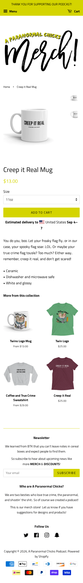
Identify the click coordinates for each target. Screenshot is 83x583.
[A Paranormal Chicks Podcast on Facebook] (36, 536)
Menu (13, 11)
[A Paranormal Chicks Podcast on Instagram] (46, 536)
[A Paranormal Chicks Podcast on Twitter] (26, 536)
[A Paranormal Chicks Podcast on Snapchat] (56, 536)
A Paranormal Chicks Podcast (47, 551)
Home (6, 87)
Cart (76, 11)
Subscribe (66, 472)
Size (6, 191)
